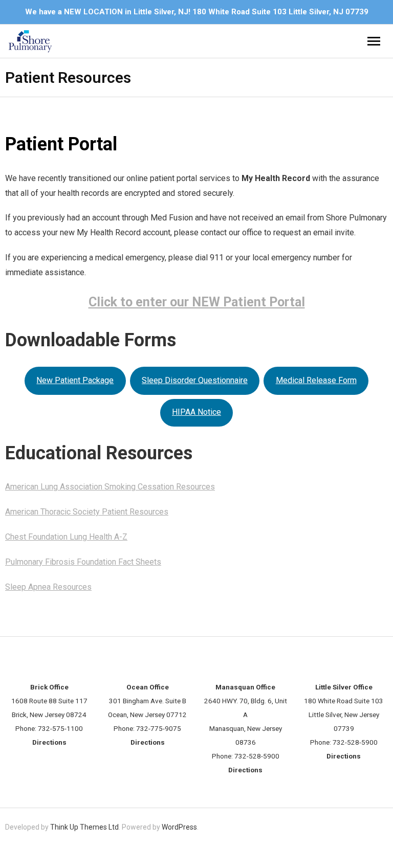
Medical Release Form (316, 380)
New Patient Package (75, 380)
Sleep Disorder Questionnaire (195, 380)
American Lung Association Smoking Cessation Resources (110, 487)
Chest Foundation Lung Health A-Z (66, 537)
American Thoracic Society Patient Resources (86, 512)
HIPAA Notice (196, 412)
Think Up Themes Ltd (84, 827)
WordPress (179, 827)
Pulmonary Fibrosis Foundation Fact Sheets (83, 562)
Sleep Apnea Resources (48, 587)
